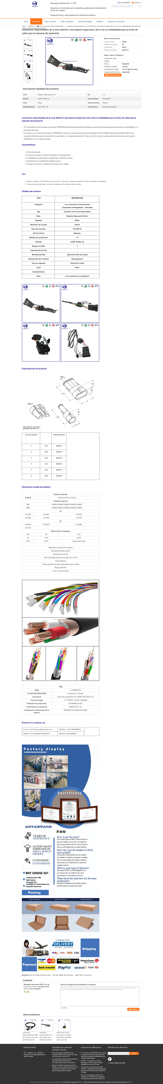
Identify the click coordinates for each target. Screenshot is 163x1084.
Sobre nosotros (50, 21)
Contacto (99, 21)
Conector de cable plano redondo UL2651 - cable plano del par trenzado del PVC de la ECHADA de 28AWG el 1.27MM (93, 1069)
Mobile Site (112, 1066)
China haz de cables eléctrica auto (51, 1082)
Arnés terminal (30, 1047)
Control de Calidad (85, 21)
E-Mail (111, 1063)
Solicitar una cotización (116, 21)
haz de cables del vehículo (63, 975)
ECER (130, 1082)
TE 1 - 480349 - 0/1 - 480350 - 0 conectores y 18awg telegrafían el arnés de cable (34, 1054)
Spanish (137, 2)
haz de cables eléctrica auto (40, 975)
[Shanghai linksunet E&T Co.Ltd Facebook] (110, 1059)
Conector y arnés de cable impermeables (50, 26)
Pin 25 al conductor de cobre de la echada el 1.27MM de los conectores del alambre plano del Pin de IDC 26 (93, 1076)
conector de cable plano (91, 1047)
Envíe (134, 1053)
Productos (36, 21)
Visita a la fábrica (66, 21)
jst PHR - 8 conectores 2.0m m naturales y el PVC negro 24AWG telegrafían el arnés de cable (92, 1062)
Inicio (26, 21)
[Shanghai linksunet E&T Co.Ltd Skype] (25, 992)
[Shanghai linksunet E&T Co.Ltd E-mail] (28, 992)
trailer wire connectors (83, 975)
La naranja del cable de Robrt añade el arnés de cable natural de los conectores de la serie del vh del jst (65, 1060)
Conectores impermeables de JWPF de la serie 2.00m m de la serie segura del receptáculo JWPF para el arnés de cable (30, 1038)
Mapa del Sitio (119, 1063)
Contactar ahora (114, 75)
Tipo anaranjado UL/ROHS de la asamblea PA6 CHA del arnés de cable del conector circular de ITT (64, 1054)
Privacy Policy (34, 1082)
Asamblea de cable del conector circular (62, 1048)
